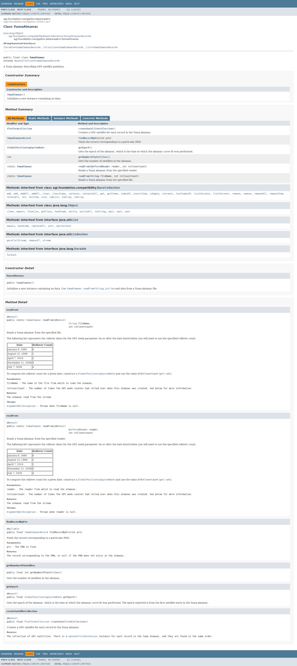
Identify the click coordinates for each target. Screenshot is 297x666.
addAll (24, 193)
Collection (50, 47)
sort (50, 226)
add (9, 193)
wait (111, 211)
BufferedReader (100, 166)
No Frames (54, 9)
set (24, 197)
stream (46, 240)
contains (74, 193)
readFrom (83, 166)
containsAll (89, 193)
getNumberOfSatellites (92, 157)
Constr (35, 14)
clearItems (59, 193)
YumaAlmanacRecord (76, 36)
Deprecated (56, 4)
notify (73, 211)
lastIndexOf (183, 193)
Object (73, 205)
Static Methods (39, 118)
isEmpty (154, 193)
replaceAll (38, 226)
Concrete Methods (95, 118)
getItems (112, 193)
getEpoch (83, 147)
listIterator (202, 193)
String (95, 176)
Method (45, 14)
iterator (167, 193)
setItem (33, 197)
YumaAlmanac (14, 94)
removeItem (276, 193)
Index (68, 4)
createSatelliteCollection (95, 128)
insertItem (140, 193)
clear (45, 193)
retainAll (13, 197)
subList (54, 197)
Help (76, 4)
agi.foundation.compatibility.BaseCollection (35, 36)
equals (20, 211)
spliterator (63, 226)
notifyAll (86, 211)
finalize (32, 211)
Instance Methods (66, 118)
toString (100, 211)
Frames (42, 9)
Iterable (8, 47)
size (44, 197)
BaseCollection (24, 60)
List (88, 47)
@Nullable (13, 528)
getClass (46, 211)
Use (38, 4)
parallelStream (16, 240)
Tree (45, 4)
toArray (66, 197)
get (102, 193)
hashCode (60, 211)
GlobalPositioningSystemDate (25, 147)
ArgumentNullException (21, 406)
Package (19, 4)
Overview (6, 4)
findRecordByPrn (88, 138)
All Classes (74, 9)
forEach (11, 254)
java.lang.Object (13, 33)
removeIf (34, 240)
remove (236, 193)
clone (10, 211)
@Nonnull (12, 316)
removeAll (260, 193)
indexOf (125, 193)
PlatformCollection (19, 128)
